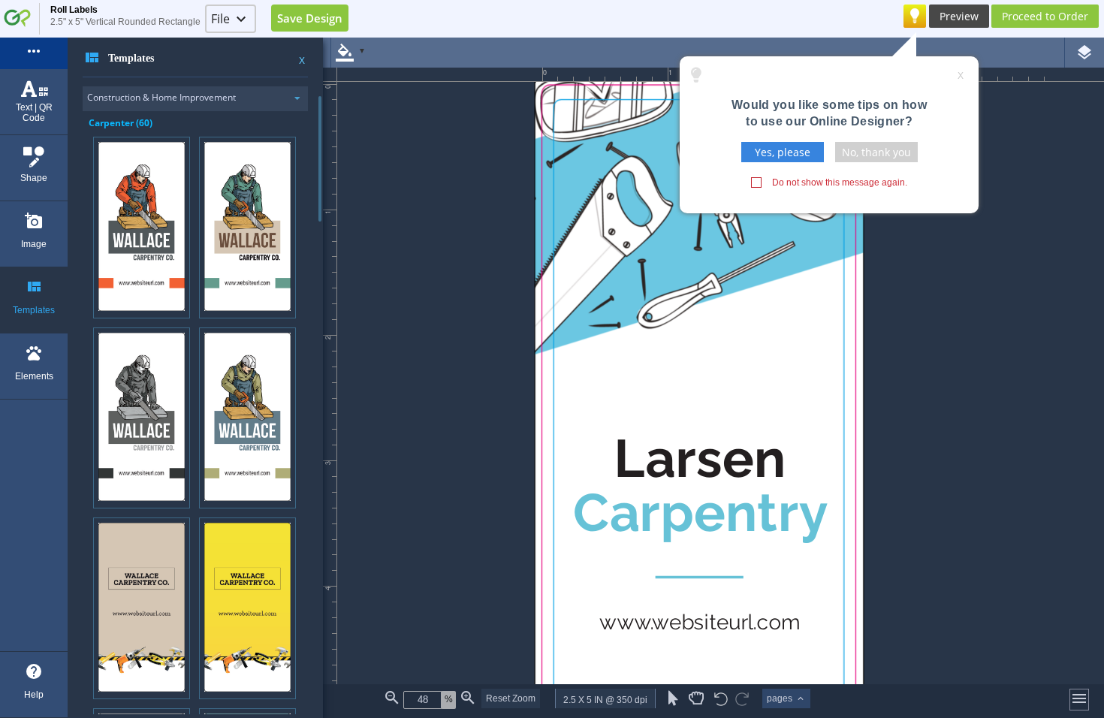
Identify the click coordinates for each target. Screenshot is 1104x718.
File (220, 19)
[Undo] (721, 700)
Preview (959, 16)
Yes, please (782, 152)
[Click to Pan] (696, 698)
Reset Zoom (510, 698)
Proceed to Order (1045, 16)
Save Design (309, 18)
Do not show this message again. (839, 182)
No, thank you (876, 152)
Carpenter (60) (120, 122)
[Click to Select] (673, 698)
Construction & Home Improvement (161, 97)
